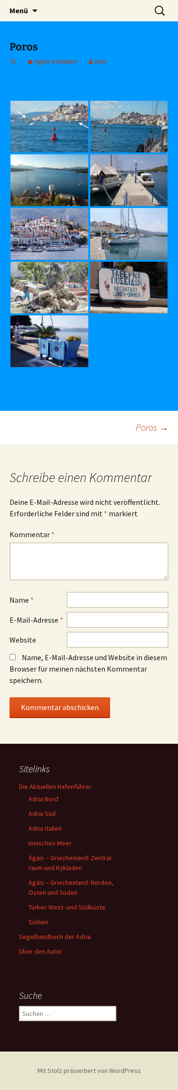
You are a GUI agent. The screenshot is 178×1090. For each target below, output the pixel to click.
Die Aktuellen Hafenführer (55, 786)
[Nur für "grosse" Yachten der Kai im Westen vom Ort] (49, 180)
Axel (100, 61)
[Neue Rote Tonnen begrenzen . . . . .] (49, 126)
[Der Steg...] (129, 180)
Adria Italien (45, 828)
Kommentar (32, 534)
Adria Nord (43, 799)
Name (21, 600)
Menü (18, 10)
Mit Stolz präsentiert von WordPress (89, 1070)
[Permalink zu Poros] (13, 61)
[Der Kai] (129, 234)
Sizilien (38, 922)
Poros (152, 427)
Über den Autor (40, 951)
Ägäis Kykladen (55, 61)
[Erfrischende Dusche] (49, 287)
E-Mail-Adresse (36, 620)
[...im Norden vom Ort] (49, 234)
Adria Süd (42, 813)
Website (22, 640)
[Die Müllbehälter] (49, 341)
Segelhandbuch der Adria (55, 936)
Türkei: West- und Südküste (66, 907)
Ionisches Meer (50, 843)
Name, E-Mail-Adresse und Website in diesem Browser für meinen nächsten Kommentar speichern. (88, 669)
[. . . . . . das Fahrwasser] (129, 126)
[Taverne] (129, 287)
